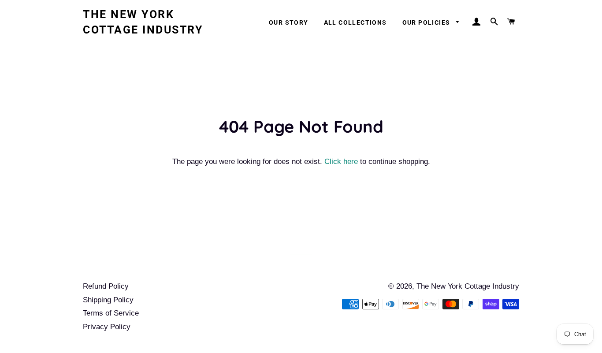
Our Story (288, 22)
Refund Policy (106, 286)
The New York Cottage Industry (143, 22)
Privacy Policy (106, 327)
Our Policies (427, 22)
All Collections (355, 22)
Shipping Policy (108, 300)
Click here (341, 161)
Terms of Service (111, 313)
